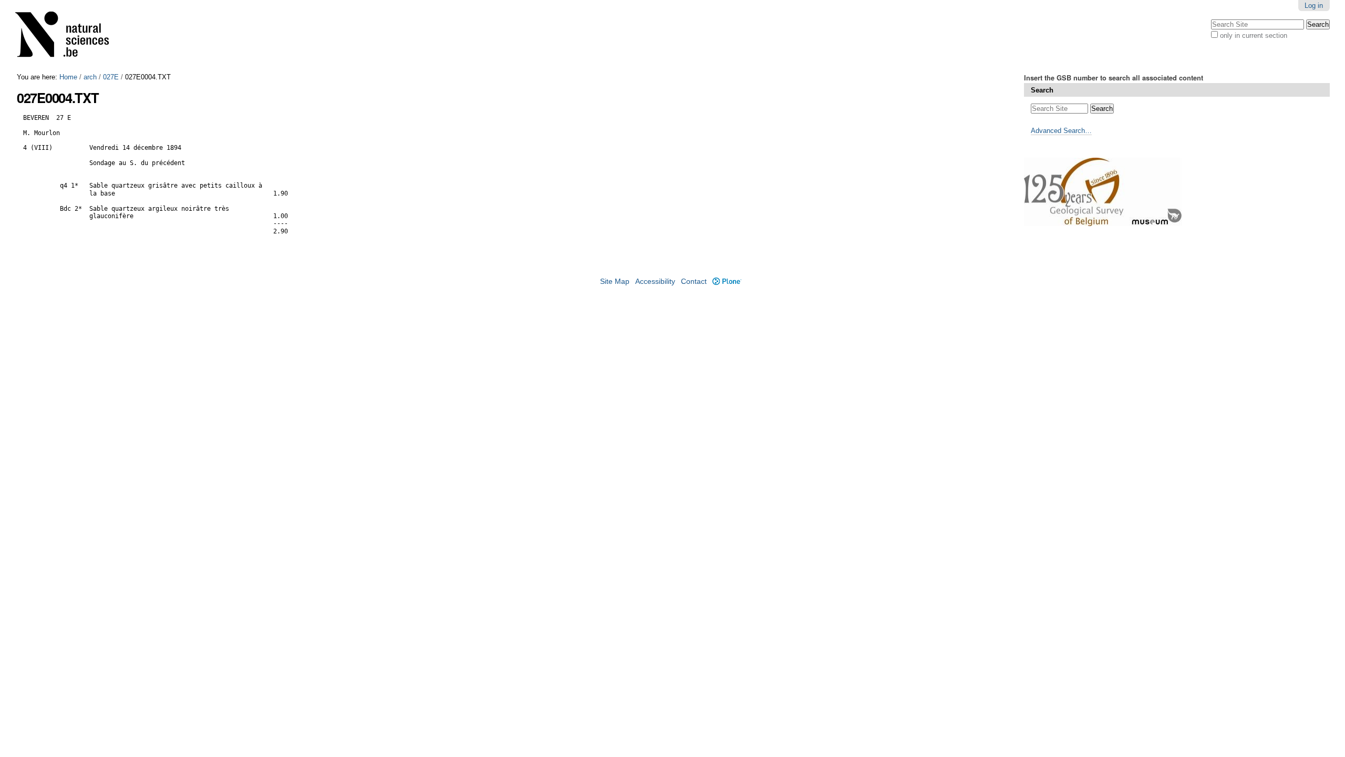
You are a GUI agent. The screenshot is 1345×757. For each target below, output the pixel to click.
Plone (726, 281)
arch (90, 77)
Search (1042, 90)
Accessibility (655, 281)
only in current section (1253, 35)
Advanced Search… (1061, 131)
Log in (1314, 5)
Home (68, 77)
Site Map (614, 281)
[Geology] (68, 37)
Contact (694, 281)
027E (111, 77)
